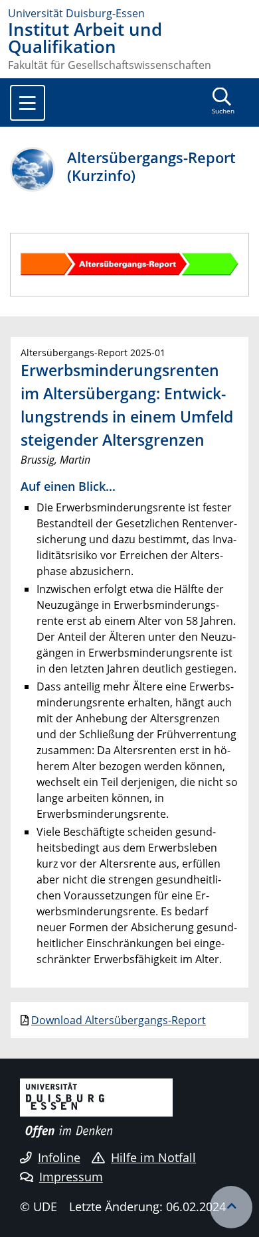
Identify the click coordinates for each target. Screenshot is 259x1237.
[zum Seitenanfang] (231, 1207)
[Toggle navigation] (27, 103)
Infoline (59, 1157)
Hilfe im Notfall (153, 1157)
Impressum (71, 1177)
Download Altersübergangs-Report (118, 1020)
